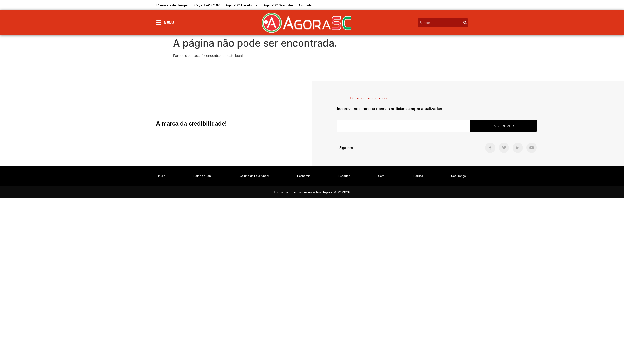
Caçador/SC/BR (207, 5)
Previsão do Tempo (172, 5)
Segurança (458, 176)
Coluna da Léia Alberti (254, 176)
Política (418, 176)
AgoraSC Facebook (241, 5)
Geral (381, 176)
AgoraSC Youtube (278, 5)
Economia (304, 176)
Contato (305, 5)
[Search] (465, 23)
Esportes (344, 176)
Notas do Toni (202, 176)
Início (161, 176)
